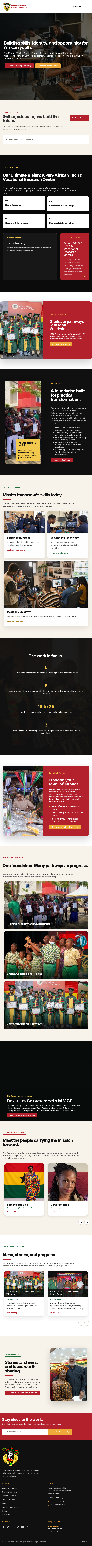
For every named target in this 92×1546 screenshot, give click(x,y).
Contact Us (6, 1515)
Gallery (5, 1511)
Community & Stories (10, 1507)
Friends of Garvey (9, 1496)
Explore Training (16, 550)
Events (4, 1503)
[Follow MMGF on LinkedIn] (27, 1526)
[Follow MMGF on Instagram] (13, 1526)
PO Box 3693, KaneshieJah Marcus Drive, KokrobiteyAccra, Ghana (59, 1490)
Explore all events (79, 118)
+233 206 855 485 (57, 1505)
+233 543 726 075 (57, 1501)
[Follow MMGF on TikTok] (17, 1526)
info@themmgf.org (55, 1497)
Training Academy (9, 1492)
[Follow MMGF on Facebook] (3, 1526)
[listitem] (24, 203)
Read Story (13, 1312)
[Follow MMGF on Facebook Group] (8, 1526)
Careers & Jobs (8, 1499)
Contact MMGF (84, 1542)
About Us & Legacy (10, 1488)
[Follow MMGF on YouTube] (22, 1526)
